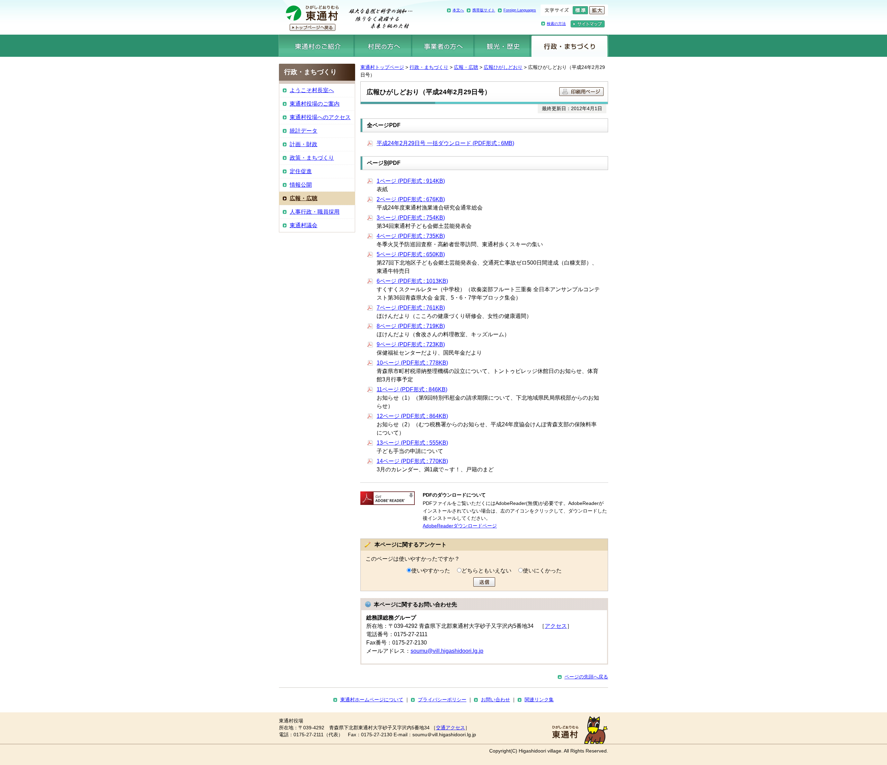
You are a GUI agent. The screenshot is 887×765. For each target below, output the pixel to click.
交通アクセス (450, 727)
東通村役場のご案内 (315, 104)
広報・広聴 (466, 67)
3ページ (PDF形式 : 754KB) (411, 218)
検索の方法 (556, 23)
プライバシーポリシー (442, 699)
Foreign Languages (519, 10)
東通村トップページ (382, 67)
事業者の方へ (443, 46)
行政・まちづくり (569, 46)
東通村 (345, 17)
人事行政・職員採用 (315, 212)
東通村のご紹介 (316, 46)
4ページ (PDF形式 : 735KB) (411, 236)
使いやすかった (430, 570)
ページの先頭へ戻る (586, 676)
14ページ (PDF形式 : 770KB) (412, 461)
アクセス (556, 626)
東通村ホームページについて (371, 699)
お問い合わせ (495, 699)
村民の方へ (383, 46)
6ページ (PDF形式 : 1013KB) (412, 281)
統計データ (303, 131)
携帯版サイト (483, 10)
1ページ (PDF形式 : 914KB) (411, 181)
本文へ (458, 10)
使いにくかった (542, 570)
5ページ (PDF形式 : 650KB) (411, 254)
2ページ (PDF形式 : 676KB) (411, 199)
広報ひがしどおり (503, 67)
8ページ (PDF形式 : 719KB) (411, 326)
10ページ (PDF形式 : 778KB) (412, 363)
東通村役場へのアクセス (320, 117)
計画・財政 (303, 144)
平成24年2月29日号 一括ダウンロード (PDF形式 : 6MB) (445, 143)
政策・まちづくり (312, 158)
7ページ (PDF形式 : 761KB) (411, 308)
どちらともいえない (486, 570)
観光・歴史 (502, 46)
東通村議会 (303, 225)
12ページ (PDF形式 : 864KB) (412, 416)
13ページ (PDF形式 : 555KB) (412, 443)
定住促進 (301, 171)
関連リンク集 (539, 699)
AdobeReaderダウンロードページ (460, 525)
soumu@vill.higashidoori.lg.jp (447, 651)
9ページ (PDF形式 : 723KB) (411, 344)
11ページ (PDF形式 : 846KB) (412, 389)
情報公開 (301, 185)
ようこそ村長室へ (312, 90)
